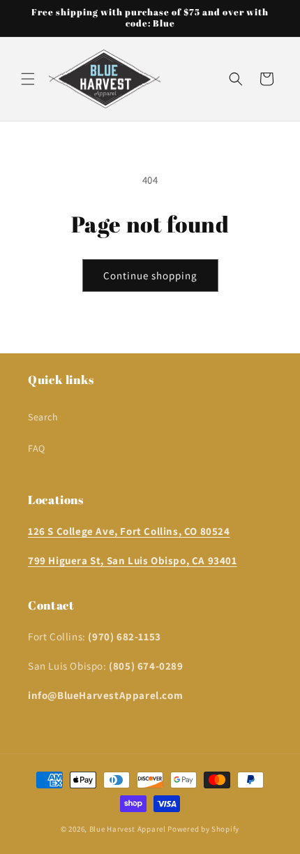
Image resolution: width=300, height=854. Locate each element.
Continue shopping (150, 275)
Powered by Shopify (203, 829)
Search (43, 417)
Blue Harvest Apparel (128, 829)
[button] (28, 79)
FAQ (36, 448)
